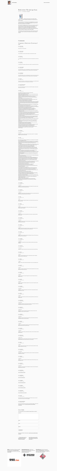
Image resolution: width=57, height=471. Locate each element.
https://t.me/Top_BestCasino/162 (21, 382)
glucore (19, 255)
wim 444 (21, 395)
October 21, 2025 (22, 190)
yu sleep (21, 231)
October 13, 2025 (22, 131)
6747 (20, 137)
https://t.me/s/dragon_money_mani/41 (22, 392)
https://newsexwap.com (33, 157)
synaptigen (21, 238)
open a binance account (22, 84)
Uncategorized (28, 11)
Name (19, 420)
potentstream (21, 300)
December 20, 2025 (22, 396)
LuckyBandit (21, 380)
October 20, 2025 (22, 183)
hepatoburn (21, 314)
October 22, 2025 (22, 197)
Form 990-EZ (10, 451)
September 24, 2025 (22, 85)
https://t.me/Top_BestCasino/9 (21, 377)
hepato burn (21, 307)
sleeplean (19, 359)
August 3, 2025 (21, 79)
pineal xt (21, 265)
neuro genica (21, 349)
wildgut (19, 262)
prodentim (21, 328)
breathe (21, 293)
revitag (20, 342)
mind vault (21, 130)
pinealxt (19, 268)
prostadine (19, 186)
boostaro (21, 279)
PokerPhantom (21, 370)
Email (19, 423)
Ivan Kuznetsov (14, 2)
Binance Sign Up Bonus (22, 401)
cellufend (21, 321)
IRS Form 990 (16, 450)
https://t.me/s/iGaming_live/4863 (21, 387)
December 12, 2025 (22, 391)
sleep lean (21, 356)
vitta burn (21, 224)
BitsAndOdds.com (41, 450)
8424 (20, 90)
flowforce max (21, 335)
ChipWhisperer (21, 375)
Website (19, 426)
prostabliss (21, 286)
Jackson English (22, 67)
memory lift (21, 363)
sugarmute (19, 193)
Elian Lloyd (21, 56)
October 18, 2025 (22, 138)
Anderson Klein (21, 51)
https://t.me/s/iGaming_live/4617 (21, 372)
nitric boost (21, 245)
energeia (21, 272)
